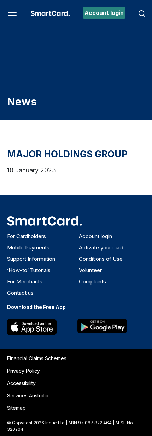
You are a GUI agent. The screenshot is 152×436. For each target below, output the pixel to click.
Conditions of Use (101, 259)
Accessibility (21, 383)
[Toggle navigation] (12, 12)
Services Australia (27, 395)
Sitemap (16, 408)
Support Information (31, 259)
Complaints (92, 281)
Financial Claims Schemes (36, 358)
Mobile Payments (28, 247)
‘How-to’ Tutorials (29, 270)
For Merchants (24, 281)
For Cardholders (26, 236)
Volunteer (90, 270)
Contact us (20, 292)
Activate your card (101, 247)
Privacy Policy (23, 371)
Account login (104, 12)
